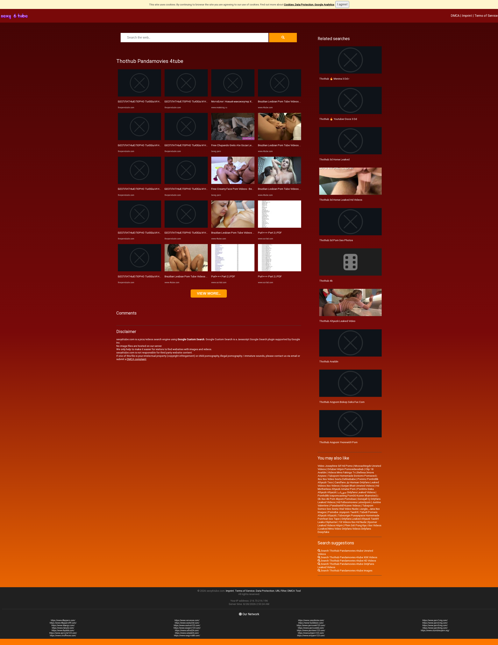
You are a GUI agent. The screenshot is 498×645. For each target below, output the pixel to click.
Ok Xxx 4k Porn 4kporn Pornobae (337, 499)
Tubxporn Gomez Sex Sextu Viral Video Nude (345, 507)
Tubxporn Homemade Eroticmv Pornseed (352, 475)
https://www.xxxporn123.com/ (187, 628)
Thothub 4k (326, 280)
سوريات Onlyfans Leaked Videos (356, 492)
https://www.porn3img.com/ (435, 625)
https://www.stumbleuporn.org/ (435, 630)
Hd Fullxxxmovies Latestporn (354, 502)
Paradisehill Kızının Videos (345, 505)
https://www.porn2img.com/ (435, 623)
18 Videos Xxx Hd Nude (352, 522)
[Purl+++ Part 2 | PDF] (232, 270)
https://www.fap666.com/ (63, 630)
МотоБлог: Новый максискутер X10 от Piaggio (239, 101)
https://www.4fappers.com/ (63, 620)
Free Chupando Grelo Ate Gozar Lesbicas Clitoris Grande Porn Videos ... (252, 145)
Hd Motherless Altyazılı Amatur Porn (348, 487)
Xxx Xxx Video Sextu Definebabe (337, 479)
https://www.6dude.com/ (63, 628)
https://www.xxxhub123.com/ (187, 625)
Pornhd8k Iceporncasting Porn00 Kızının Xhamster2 (347, 495)
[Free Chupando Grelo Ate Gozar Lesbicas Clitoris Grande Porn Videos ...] (232, 139)
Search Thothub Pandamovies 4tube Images (346, 570)
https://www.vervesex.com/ (186, 620)
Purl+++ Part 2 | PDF (223, 276)
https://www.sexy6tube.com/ (311, 620)
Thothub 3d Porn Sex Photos (336, 240)
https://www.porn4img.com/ (435, 628)
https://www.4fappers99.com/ (63, 623)
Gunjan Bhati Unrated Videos (357, 485)
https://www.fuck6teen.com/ (311, 623)
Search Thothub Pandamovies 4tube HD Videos (348, 560)
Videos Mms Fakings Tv (341, 472)
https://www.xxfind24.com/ (187, 630)
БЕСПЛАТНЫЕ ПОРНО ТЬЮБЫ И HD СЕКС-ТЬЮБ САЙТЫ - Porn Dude (159, 101)
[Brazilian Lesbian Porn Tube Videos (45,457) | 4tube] (186, 270)
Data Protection (265, 590)
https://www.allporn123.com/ (311, 633)
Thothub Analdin (328, 361)
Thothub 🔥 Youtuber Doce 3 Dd (338, 119)
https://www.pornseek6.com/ (311, 628)
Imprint (467, 16)
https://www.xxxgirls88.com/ (187, 635)
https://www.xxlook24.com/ (187, 633)
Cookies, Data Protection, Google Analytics (309, 4)
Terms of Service (486, 16)
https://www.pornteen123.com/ (311, 630)
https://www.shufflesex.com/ (63, 635)
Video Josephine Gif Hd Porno (335, 465)
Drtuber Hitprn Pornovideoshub (346, 469)
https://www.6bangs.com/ (63, 625)
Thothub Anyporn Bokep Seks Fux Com (342, 402)
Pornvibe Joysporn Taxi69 (343, 512)
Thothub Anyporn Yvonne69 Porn (338, 442)
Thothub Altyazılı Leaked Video (337, 321)
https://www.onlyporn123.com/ (311, 635)
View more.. (209, 293)
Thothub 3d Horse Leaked (334, 159)
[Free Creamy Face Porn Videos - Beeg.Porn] (232, 183)
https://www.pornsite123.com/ (63, 633)
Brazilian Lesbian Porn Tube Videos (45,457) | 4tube (195, 276)
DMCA (455, 16)
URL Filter (280, 590)
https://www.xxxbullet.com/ (187, 623)
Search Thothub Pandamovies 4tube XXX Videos (348, 557)
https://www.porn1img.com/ (435, 620)
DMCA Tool (294, 590)
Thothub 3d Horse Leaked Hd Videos (340, 199)
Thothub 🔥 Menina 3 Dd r (334, 78)
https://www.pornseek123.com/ (311, 625)
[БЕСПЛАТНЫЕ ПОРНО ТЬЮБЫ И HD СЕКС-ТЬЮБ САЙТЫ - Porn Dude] (139, 95)
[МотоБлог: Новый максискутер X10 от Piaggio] (232, 95)
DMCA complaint (136, 359)
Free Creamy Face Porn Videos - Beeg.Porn (236, 189)
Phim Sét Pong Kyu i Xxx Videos (363, 525)
